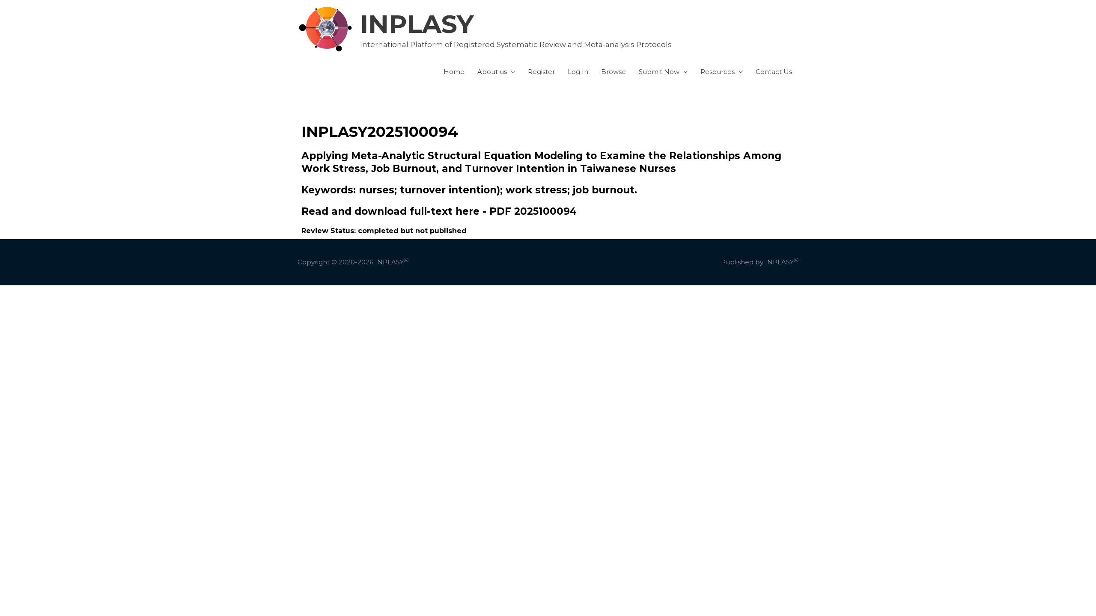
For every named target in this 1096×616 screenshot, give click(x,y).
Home (454, 72)
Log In (578, 72)
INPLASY (417, 24)
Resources (717, 72)
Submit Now (659, 72)
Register (541, 72)
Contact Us (774, 72)
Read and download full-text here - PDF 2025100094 (439, 211)
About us (492, 72)
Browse (613, 72)
